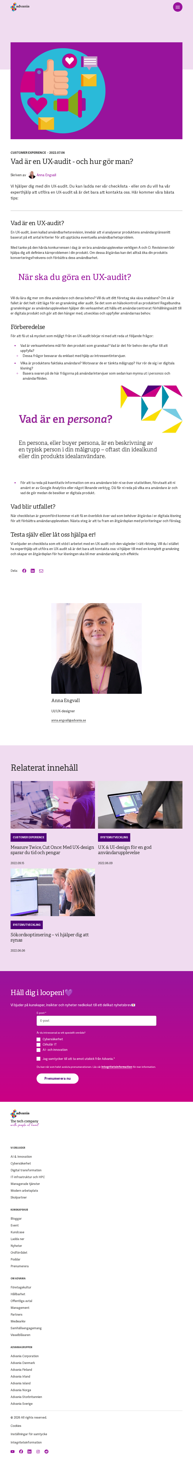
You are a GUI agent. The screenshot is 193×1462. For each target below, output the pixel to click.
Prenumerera (20, 1266)
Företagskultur (21, 1287)
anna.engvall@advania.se (68, 720)
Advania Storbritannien (26, 1397)
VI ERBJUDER (18, 1147)
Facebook (24, 571)
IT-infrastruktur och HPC (28, 1177)
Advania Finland (21, 1370)
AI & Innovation (21, 1157)
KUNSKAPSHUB (19, 1209)
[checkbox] (96, 1044)
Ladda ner (17, 1239)
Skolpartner (19, 1197)
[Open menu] (177, 7)
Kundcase (17, 1232)
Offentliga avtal (21, 1301)
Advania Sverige (22, 1404)
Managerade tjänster (25, 1184)
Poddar (15, 1259)
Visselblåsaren (20, 1335)
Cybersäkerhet (21, 1163)
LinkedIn (33, 571)
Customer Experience (28, 153)
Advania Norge (21, 1390)
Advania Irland (20, 1377)
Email (41, 571)
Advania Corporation (25, 1356)
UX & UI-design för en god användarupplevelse (125, 850)
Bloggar (16, 1219)
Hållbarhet (18, 1294)
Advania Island (21, 1383)
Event (15, 1225)
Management (20, 1308)
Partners (16, 1315)
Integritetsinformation (26, 1442)
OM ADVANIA (18, 1278)
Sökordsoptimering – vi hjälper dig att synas (50, 937)
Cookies (16, 1426)
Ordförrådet (19, 1253)
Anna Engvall (46, 175)
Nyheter (16, 1246)
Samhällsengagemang (26, 1328)
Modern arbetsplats (24, 1191)
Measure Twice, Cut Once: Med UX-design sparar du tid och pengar (52, 850)
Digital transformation (26, 1170)
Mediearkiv (18, 1321)
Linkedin (30, 1452)
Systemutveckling (114, 837)
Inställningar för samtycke (29, 1434)
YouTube (13, 1452)
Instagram (38, 1452)
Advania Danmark (23, 1363)
